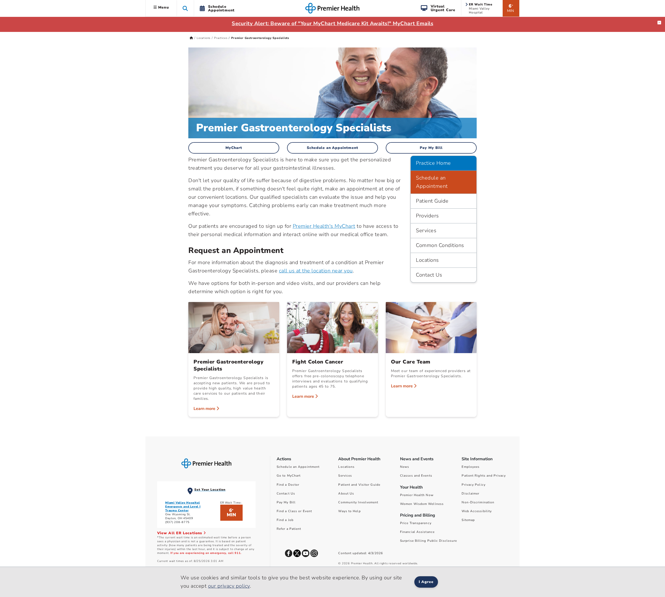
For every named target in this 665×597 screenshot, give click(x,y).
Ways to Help (349, 511)
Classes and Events (416, 476)
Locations (203, 38)
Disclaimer (470, 493)
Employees (471, 467)
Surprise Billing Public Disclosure (428, 541)
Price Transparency (415, 523)
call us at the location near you (316, 270)
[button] (185, 8)
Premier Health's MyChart (324, 226)
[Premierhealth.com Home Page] (191, 38)
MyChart (233, 147)
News (404, 467)
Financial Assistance (417, 532)
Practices (220, 38)
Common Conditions (440, 245)
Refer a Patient (289, 529)
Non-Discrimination (478, 502)
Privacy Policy (473, 485)
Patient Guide (432, 200)
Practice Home (433, 163)
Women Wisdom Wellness (422, 504)
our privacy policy (229, 585)
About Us (346, 493)
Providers (427, 215)
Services (426, 230)
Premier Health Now (417, 495)
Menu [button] (163, 7)
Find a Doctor (288, 485)
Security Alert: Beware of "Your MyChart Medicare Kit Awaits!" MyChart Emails (332, 23)
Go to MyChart (289, 476)
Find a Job (285, 520)
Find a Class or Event (294, 511)
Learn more (205, 408)
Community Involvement (358, 502)
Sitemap (468, 520)
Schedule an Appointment (332, 147)
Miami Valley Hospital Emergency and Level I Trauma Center (183, 506)
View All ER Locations (180, 533)
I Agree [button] (426, 581)
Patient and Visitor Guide (359, 485)
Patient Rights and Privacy (484, 476)
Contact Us (429, 274)
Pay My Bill (431, 147)
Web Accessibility (477, 511)
